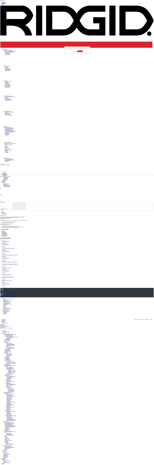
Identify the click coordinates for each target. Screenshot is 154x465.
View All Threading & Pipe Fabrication (10, 365)
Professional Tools (4, 3)
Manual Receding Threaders (12, 372)
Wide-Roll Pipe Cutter (11, 391)
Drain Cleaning (5, 229)
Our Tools (3, 298)
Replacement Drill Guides (8, 440)
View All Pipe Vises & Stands (10, 381)
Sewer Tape (8, 356)
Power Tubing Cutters (9, 417)
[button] (77, 0)
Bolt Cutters (6, 437)
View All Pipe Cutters (11, 388)
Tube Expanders (9, 409)
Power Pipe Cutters (9, 387)
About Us (3, 182)
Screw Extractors (7, 439)
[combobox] (4, 171)
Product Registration (6, 310)
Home (2, 211)
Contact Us (5, 180)
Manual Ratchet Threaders (11, 371)
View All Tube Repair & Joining (11, 411)
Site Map (3, 321)
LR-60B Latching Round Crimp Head (10, 425)
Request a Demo (4, 181)
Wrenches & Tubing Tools (7, 392)
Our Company (4, 305)
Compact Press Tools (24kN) (10, 345)
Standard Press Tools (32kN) (10, 344)
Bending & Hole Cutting (8, 375)
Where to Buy (3, 259)
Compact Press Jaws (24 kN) (10, 348)
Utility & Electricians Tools (7, 303)
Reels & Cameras (9, 338)
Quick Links (3, 309)
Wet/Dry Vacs (5, 304)
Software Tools (5, 302)
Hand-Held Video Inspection (8, 335)
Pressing (5, 299)
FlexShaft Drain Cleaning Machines (11, 362)
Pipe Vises (8, 382)
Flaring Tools (8, 408)
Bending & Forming (7, 406)
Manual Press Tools (7, 350)
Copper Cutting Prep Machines (11, 419)
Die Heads (9, 370)
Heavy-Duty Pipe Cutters (11, 390)
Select (1, 176)
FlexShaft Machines (4, 235)
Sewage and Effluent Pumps (10, 434)
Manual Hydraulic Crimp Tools (9, 423)
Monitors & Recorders (9, 337)
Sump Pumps (8, 433)
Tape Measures (7, 442)
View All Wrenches (9, 394)
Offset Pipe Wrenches (9, 399)
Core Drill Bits (8, 378)
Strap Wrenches (9, 403)
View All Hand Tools (9, 354)
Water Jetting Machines (5, 234)
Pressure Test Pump (9, 413)
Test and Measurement (8, 340)
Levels (6, 436)
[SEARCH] (19, 206)
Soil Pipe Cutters (9, 386)
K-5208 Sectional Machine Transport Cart (9, 264)
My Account (3, 7)
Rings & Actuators (7, 349)
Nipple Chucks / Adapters (10, 373)
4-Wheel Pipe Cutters (11, 389)
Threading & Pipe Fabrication (7, 301)
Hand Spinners (9, 355)
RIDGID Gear (5, 184)
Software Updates (6, 179)
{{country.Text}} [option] (4, 172)
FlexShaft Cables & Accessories (11, 363)
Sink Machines (4, 231)
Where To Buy (5, 312)
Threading (6, 366)
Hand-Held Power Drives (10, 368)
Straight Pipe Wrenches (10, 395)
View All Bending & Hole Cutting (11, 376)
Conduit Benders (7, 429)
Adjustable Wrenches (9, 404)
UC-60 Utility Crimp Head (8, 424)
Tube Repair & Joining (8, 410)
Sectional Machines (7, 358)
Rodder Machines (4, 233)
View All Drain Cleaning (8, 352)
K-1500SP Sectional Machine (6, 283)
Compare (4, 247)
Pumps (6, 432)
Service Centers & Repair (7, 311)
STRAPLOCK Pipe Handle (8, 435)
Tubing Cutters (9, 416)
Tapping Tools (8, 379)
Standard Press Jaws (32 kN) (10, 347)
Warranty (5, 453)
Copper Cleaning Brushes (10, 418)
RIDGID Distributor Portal (7, 185)
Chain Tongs (8, 402)
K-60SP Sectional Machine (5, 251)
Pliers (6, 438)
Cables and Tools (7, 364)
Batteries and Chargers (8, 351)
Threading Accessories (9, 374)
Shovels (6, 441)
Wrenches (6, 393)
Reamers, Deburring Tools (10, 420)
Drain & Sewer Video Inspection (9, 336)
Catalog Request (6, 455)
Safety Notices (5, 178)
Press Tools (6, 342)
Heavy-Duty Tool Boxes (10, 444)
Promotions (5, 450)
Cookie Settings (4, 320)
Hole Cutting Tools (9, 377)
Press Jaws (6, 346)
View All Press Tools (9, 343)
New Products (5, 449)
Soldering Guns (9, 414)
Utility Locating (7, 339)
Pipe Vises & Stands (7, 380)
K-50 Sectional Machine (5, 244)
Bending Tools (8, 407)
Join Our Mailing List (6, 183)
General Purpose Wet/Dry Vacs (9, 446)
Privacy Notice (4, 319)
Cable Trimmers (7, 428)
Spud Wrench (8, 400)
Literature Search (6, 177)
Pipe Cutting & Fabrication (8, 383)
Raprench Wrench (9, 398)
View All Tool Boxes (9, 443)
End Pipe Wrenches (9, 397)
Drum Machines (4, 232)
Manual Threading (9, 369)
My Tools (3, 8)
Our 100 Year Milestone (7, 186)
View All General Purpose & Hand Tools (10, 431)
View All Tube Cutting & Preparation (11, 415)
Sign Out (3, 9)
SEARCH (2, 209)
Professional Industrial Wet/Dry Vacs (9, 447)
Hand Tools (6, 353)
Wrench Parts (8, 405)
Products (3, 333)
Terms (2, 322)
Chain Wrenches (9, 401)
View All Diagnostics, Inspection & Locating (11, 334)
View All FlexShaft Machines (11, 361)
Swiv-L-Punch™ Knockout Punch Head (10, 426)
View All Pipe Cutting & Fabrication (11, 384)
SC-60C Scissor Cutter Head (8, 427)
